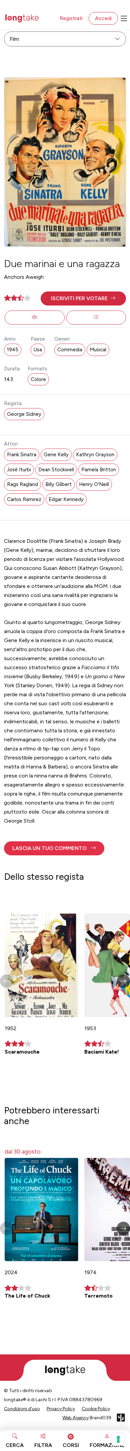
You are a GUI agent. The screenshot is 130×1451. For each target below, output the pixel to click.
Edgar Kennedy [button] (66, 499)
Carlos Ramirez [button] (24, 499)
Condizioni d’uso (22, 1409)
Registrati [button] (71, 18)
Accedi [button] (103, 18)
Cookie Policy (96, 1409)
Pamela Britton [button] (98, 470)
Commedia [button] (69, 350)
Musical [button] (98, 350)
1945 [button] (12, 350)
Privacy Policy (61, 1409)
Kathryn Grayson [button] (95, 455)
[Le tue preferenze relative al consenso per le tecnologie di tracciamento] (118, 1439)
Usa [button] (38, 350)
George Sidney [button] (24, 414)
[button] (83, 298)
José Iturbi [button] (19, 470)
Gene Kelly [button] (56, 455)
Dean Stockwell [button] (56, 470)
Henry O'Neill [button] (94, 484)
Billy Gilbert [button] (58, 484)
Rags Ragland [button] (22, 484)
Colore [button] (38, 379)
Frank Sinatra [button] (21, 455)
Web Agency (75, 1418)
